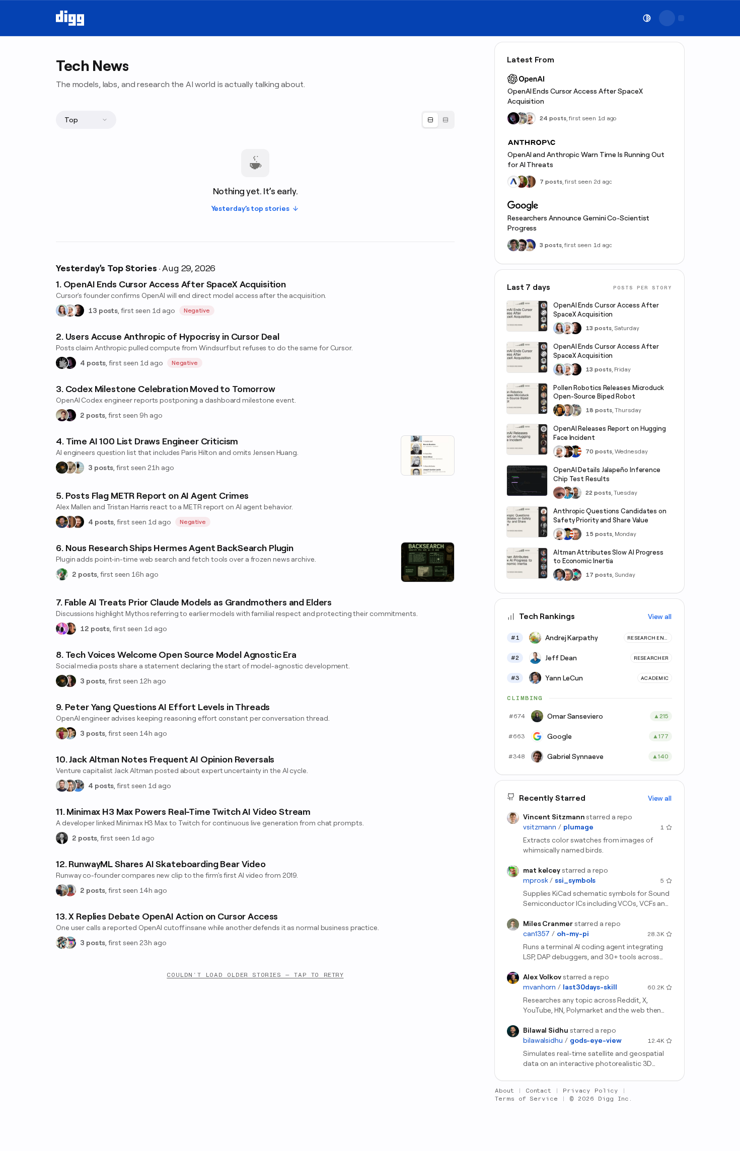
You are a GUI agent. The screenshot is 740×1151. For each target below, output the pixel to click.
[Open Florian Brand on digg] (62, 943)
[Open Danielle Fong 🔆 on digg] (70, 629)
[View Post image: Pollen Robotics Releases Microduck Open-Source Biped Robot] (527, 398)
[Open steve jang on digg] (62, 838)
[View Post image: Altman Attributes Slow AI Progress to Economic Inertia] (527, 563)
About (504, 1090)
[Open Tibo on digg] (62, 415)
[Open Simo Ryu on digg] (70, 468)
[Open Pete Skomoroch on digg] (78, 786)
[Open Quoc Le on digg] (513, 245)
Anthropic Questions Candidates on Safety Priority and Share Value (610, 515)
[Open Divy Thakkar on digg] (521, 245)
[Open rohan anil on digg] (62, 468)
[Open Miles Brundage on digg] (70, 310)
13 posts (103, 310)
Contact (539, 1090)
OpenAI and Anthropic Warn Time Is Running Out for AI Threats (585, 159)
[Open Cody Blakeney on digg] (78, 468)
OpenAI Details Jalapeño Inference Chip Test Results (606, 474)
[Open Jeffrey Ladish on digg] (521, 182)
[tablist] (438, 120)
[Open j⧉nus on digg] (62, 629)
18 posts (598, 410)
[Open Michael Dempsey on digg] (70, 890)
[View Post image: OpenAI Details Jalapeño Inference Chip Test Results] (527, 481)
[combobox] (86, 120)
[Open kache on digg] (62, 363)
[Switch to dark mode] (647, 18)
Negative (197, 310)
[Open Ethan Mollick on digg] (575, 575)
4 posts (93, 363)
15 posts (598, 534)
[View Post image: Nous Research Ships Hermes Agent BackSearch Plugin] (428, 562)
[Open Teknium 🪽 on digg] (62, 574)
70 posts (598, 451)
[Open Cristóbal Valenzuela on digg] (62, 890)
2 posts (92, 415)
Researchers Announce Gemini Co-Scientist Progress (578, 223)
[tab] (430, 120)
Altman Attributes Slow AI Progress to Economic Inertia (608, 557)
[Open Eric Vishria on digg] (70, 786)
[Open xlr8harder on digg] (70, 943)
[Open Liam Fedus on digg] (567, 493)
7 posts (551, 181)
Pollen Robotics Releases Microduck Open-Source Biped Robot (608, 392)
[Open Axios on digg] (513, 182)
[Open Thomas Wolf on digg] (559, 410)
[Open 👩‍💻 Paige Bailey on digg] (530, 245)
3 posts (100, 468)
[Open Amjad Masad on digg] (78, 310)
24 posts (553, 118)
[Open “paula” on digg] (70, 522)
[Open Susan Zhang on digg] (559, 493)
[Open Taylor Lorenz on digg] (70, 681)
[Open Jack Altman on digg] (62, 786)
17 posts (598, 574)
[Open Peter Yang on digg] (70, 733)
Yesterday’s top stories (250, 208)
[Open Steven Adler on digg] (62, 522)
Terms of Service (526, 1098)
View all (660, 616)
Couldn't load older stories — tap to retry (255, 974)
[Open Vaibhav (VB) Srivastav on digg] (62, 733)
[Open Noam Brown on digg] (567, 451)
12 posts (95, 629)
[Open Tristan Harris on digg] (78, 522)
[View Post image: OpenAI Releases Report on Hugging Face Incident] (527, 439)
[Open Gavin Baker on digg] (575, 493)
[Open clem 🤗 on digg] (567, 410)
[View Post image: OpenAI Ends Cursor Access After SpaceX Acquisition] (527, 316)
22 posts (598, 492)
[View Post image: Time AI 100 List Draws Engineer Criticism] (428, 455)
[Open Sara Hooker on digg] (62, 310)
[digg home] (70, 18)
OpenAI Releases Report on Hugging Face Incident (609, 433)
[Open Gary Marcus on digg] (575, 534)
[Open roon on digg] (575, 451)
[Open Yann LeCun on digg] (559, 575)
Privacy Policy (590, 1090)
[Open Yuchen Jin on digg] (521, 118)
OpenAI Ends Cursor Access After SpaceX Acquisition (575, 96)
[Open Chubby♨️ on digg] (70, 363)
